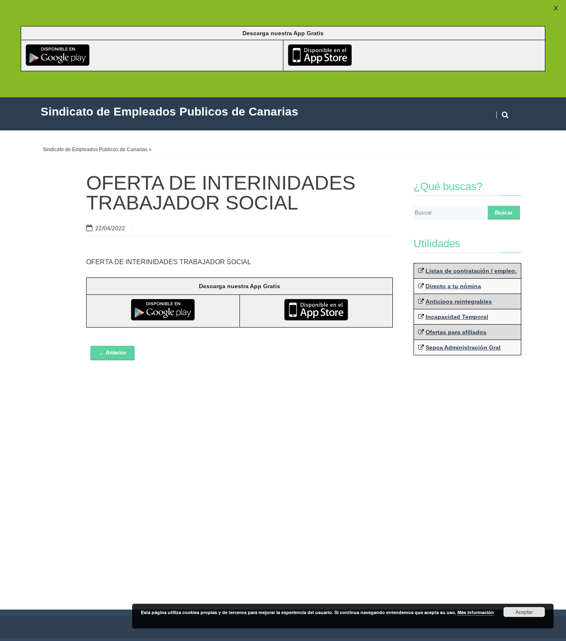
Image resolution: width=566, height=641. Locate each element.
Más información (475, 612)
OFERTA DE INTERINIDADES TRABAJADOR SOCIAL (168, 261)
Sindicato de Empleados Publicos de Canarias (95, 149)
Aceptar (524, 611)
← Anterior (112, 352)
